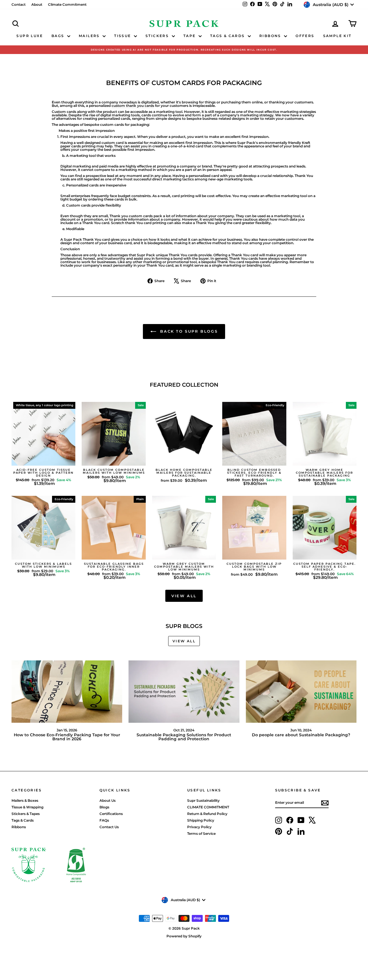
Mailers (90, 36)
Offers (305, 36)
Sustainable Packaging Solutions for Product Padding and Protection (184, 736)
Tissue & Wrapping (27, 807)
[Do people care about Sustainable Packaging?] (301, 691)
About (36, 4)
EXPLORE (43, 460)
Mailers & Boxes (25, 800)
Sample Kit (337, 36)
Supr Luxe (29, 36)
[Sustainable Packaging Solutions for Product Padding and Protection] (184, 691)
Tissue (123, 36)
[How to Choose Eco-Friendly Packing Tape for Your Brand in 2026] (67, 691)
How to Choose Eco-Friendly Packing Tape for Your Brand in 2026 (67, 736)
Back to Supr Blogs (188, 331)
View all (184, 595)
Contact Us (109, 827)
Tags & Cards (228, 36)
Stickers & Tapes (26, 814)
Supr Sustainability (203, 800)
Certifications (111, 814)
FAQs (104, 820)
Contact (19, 4)
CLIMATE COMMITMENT (208, 807)
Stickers (157, 36)
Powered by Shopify (184, 936)
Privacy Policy (199, 827)
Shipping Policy (200, 820)
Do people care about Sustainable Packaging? (301, 734)
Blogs (104, 807)
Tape (190, 36)
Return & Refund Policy (207, 814)
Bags (58, 36)
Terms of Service (201, 833)
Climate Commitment (67, 4)
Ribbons (271, 36)
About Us (107, 800)
